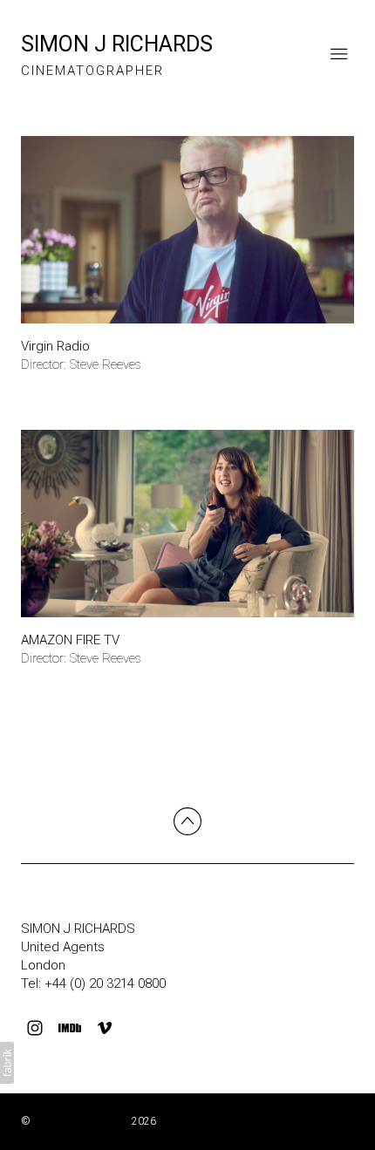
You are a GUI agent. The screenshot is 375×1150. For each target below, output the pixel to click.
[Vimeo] (105, 1028)
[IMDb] (70, 1028)
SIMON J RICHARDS (78, 928)
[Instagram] (35, 1028)
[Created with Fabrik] (7, 1063)
